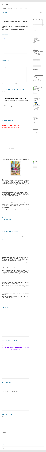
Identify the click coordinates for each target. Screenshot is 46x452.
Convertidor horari (35, 100)
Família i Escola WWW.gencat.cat (6, 219)
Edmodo (37, 89)
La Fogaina (5, 4)
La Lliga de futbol (36, 38)
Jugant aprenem (35, 106)
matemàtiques (39, 75)
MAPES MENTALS (6, 60)
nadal (9, 334)
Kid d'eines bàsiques (36, 107)
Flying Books (5, 34)
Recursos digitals (35, 108)
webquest (34, 81)
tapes (13, 376)
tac (38, 79)
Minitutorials (35, 128)
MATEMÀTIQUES (21, 8)
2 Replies (3, 416)
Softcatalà (38, 92)
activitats (35, 71)
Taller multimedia (35, 129)
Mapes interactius (35, 118)
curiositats (35, 74)
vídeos (9, 148)
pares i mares (36, 76)
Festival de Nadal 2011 (7, 414)
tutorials (12, 83)
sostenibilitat (35, 78)
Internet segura (36, 43)
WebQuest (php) (35, 109)
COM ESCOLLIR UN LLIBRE (8, 154)
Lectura (34, 75)
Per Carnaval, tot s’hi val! (7, 120)
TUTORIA (26, 8)
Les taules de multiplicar (37, 40)
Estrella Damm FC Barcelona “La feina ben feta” (13, 89)
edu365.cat (39, 105)
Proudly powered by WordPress (6, 448)
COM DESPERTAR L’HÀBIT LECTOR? (10, 231)
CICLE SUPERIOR (10, 8)
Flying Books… (5, 12)
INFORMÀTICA (15, 8)
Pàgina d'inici (4, 8)
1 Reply (3, 384)
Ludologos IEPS (35, 117)
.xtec (36, 86)
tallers (9, 83)
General (42, 73)
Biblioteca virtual (40, 87)
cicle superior (38, 73)
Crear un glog (35, 37)
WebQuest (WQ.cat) (35, 110)
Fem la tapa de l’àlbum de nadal (9, 340)
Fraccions (35, 41)
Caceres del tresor (35, 99)
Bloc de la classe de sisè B (36, 98)
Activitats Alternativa (36, 124)
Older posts (4, 444)
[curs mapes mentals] (15, 74)
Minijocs (34, 119)
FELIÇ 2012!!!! (5, 307)
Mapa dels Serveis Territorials (37, 90)
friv (33, 116)
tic (33, 80)
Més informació (4, 217)
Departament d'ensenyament (37, 88)
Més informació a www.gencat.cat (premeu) (8, 299)
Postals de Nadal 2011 (7, 382)
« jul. (33, 27)
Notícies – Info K (35, 91)
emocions (39, 73)
